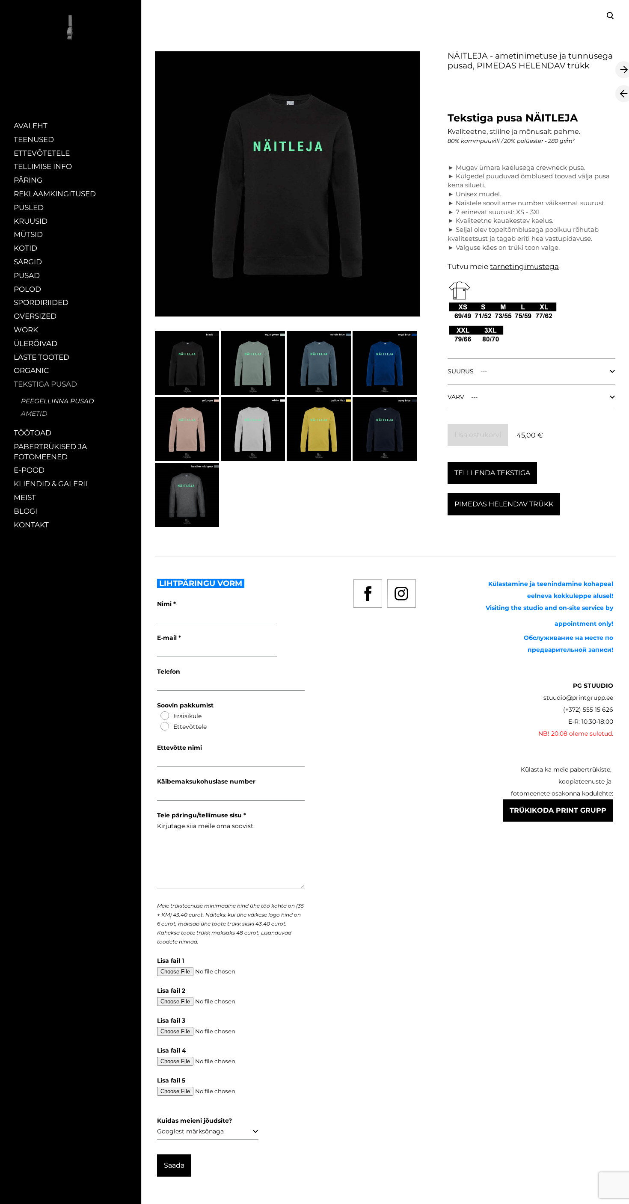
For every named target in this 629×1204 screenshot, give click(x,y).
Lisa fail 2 (171, 990)
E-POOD (29, 470)
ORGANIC (31, 370)
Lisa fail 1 (170, 960)
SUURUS (461, 371)
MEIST (25, 497)
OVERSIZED (35, 316)
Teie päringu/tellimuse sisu (200, 815)
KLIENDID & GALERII (50, 483)
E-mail (167, 638)
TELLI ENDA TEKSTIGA (492, 473)
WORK (26, 329)
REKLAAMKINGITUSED (55, 193)
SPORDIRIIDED (41, 302)
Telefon (168, 671)
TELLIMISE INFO (43, 166)
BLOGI (25, 511)
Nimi (165, 604)
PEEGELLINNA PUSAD (57, 401)
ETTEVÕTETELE (42, 153)
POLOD (27, 289)
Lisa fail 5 (171, 1080)
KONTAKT (31, 525)
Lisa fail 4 (171, 1050)
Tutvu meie (469, 266)
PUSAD (27, 275)
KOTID (25, 248)
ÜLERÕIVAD (35, 343)
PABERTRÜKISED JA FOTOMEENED (50, 451)
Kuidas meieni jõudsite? (194, 1120)
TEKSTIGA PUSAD (45, 384)
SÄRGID (28, 261)
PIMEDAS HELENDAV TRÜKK (503, 504)
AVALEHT (30, 125)
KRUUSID (30, 221)
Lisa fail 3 (171, 1020)
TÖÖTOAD (32, 433)
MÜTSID (28, 234)
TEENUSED (34, 139)
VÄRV (456, 397)
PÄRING (28, 180)
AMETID (34, 413)
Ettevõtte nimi (179, 747)
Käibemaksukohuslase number (206, 781)
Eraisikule (187, 716)
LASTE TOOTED (41, 357)
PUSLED (29, 207)
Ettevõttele (190, 727)
